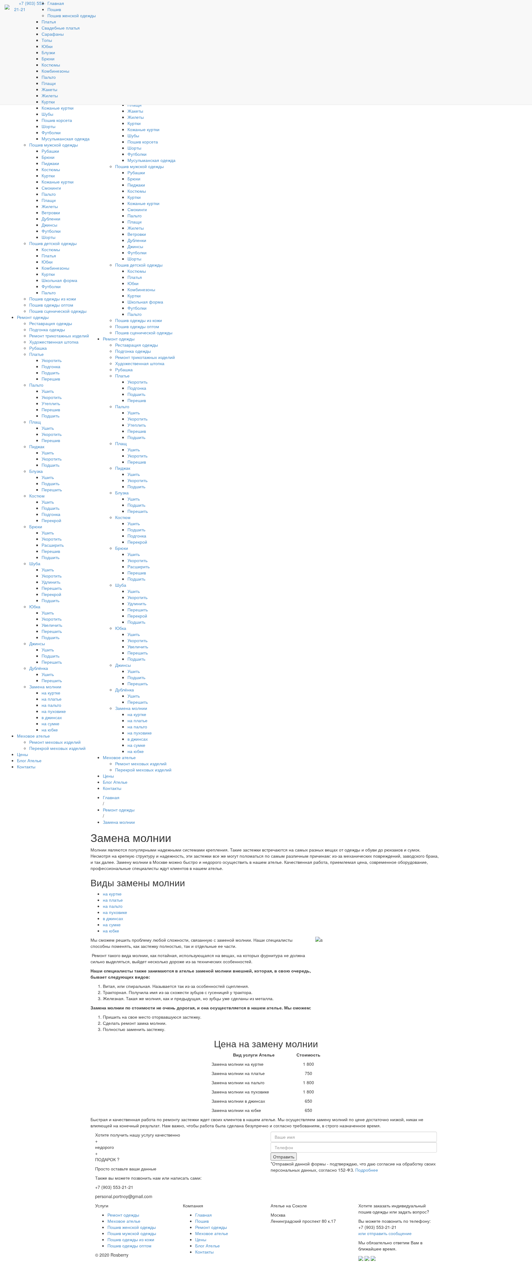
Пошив (202, 1221)
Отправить (283, 1156)
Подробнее (366, 1170)
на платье (113, 900)
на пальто (113, 906)
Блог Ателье (207, 1245)
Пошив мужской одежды (131, 1233)
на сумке (112, 924)
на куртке (112, 894)
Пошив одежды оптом (129, 1245)
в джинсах (113, 918)
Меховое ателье (123, 1221)
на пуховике (115, 912)
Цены (200, 1239)
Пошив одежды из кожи (130, 1239)
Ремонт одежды (123, 1215)
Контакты (204, 1252)
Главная (203, 1215)
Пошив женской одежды (131, 1227)
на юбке (111, 931)
